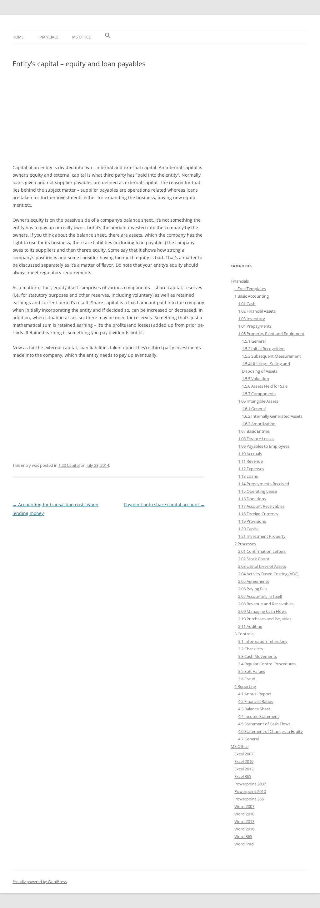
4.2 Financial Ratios (255, 701)
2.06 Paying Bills (252, 589)
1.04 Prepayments (255, 326)
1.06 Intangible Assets (258, 401)
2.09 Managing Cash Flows (262, 611)
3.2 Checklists (250, 649)
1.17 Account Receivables (261, 506)
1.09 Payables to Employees (263, 446)
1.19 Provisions (252, 521)
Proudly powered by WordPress (39, 881)
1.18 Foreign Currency (258, 514)
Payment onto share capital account (164, 504)
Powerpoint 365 (249, 799)
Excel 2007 (243, 754)
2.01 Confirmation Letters (262, 551)
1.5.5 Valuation (255, 378)
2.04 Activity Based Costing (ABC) (268, 574)
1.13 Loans (248, 476)
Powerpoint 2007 (250, 784)
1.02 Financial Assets (257, 311)
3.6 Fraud (246, 679)
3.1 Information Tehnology (263, 641)
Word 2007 (244, 806)
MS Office (81, 37)
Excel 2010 (243, 761)
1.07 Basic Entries (254, 431)
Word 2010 (244, 814)
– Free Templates (250, 288)
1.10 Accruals (250, 454)
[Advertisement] (108, 119)
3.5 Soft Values (251, 671)
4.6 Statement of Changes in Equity (270, 731)
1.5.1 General (254, 341)
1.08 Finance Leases (256, 438)
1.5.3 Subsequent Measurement (271, 356)
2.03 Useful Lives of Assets (262, 566)
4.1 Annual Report (254, 694)
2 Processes (245, 544)
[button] (108, 37)
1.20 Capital (69, 465)
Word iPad (244, 844)
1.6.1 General (254, 408)
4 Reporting (245, 686)
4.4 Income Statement (258, 716)
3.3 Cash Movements (257, 656)
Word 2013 (244, 821)
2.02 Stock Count (253, 559)
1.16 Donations (252, 499)
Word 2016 (244, 829)
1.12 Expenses (251, 469)
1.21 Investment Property (262, 536)
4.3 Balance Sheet (254, 709)
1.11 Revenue (250, 461)
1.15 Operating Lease (257, 491)
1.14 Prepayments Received (263, 484)
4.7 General (248, 739)
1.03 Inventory (251, 318)
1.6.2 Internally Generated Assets (272, 416)
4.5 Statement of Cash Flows (264, 724)
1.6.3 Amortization (259, 423)
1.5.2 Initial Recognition (263, 348)
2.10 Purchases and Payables (264, 619)
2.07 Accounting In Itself (260, 596)
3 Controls (243, 634)
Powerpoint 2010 (250, 791)
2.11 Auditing (250, 626)
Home (18, 37)
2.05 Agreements (253, 581)
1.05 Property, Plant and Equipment (271, 333)
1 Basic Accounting (251, 296)
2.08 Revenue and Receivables (265, 604)
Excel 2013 (243, 769)
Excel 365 (242, 776)
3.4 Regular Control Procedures (267, 664)
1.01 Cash (247, 303)
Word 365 (243, 836)
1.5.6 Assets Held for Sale (265, 386)
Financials (48, 37)
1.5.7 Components (259, 393)
